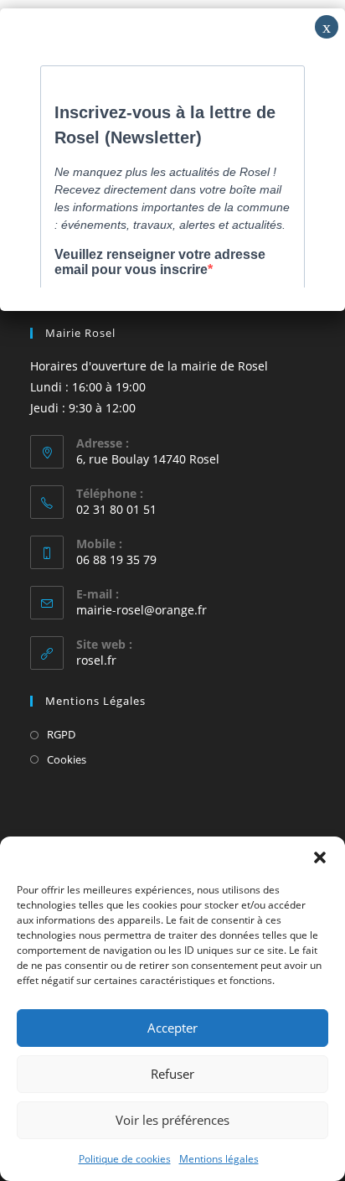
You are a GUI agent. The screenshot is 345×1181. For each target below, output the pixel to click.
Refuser (172, 1073)
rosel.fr (96, 660)
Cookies (66, 759)
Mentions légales (219, 1159)
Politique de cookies (125, 1159)
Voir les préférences (172, 1119)
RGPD (61, 734)
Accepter (172, 1027)
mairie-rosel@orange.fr (141, 610)
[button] (320, 857)
